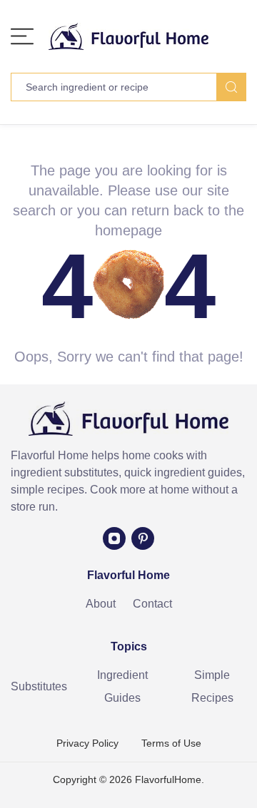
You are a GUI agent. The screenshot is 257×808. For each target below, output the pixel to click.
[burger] (22, 36)
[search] (231, 87)
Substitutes (39, 686)
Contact (152, 604)
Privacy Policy (87, 743)
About (101, 604)
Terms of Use (171, 743)
